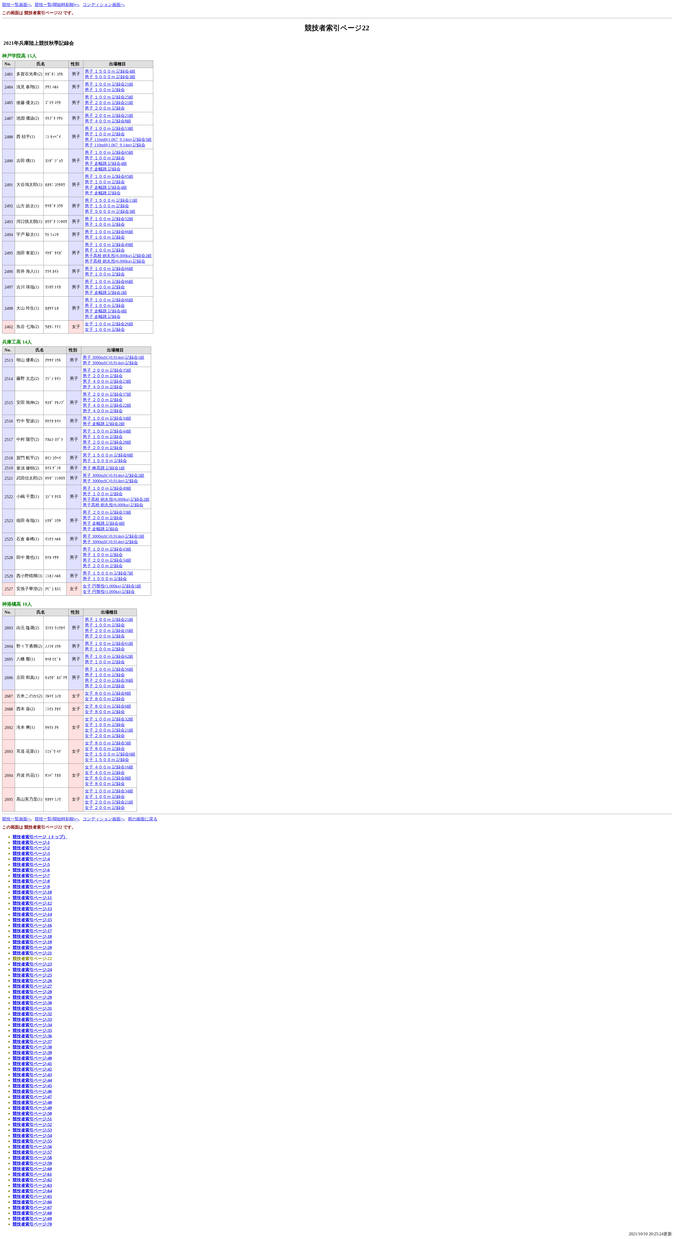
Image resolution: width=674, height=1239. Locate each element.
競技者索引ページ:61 (32, 1174)
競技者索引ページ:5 (31, 864)
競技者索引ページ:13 (32, 909)
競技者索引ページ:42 (32, 1069)
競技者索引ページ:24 (32, 969)
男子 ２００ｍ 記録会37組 (107, 394)
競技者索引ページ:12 (32, 903)
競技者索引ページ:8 (31, 881)
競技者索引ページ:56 (32, 1146)
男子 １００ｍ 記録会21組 (109, 84)
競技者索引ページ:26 (32, 980)
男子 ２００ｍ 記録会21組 (109, 102)
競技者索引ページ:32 (32, 1014)
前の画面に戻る (142, 819)
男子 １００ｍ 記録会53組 (109, 128)
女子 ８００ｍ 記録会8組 (108, 693)
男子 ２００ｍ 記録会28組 (107, 442)
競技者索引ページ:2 (31, 848)
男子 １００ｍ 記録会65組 (109, 152)
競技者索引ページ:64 (32, 1191)
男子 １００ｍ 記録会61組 (109, 643)
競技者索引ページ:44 (32, 1080)
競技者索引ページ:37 (32, 1041)
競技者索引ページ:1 (31, 842)
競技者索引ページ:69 (32, 1218)
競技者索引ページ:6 (31, 870)
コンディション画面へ (104, 4)
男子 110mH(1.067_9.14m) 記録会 (115, 145)
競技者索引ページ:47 (32, 1097)
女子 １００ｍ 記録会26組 (109, 324)
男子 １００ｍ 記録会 (105, 89)
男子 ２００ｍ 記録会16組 (109, 630)
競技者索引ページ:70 (32, 1224)
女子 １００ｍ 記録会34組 (109, 791)
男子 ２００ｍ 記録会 (105, 108)
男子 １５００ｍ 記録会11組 (111, 200)
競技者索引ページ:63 (32, 1185)
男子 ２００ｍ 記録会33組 (107, 512)
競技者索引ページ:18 (32, 936)
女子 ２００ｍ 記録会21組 (109, 730)
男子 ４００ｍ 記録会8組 (108, 121)
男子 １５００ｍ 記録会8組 (108, 455)
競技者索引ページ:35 (32, 1030)
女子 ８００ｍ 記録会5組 (108, 743)
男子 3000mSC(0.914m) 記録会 (110, 363)
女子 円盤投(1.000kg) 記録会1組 (112, 586)
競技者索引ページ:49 (32, 1108)
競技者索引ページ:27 (32, 986)
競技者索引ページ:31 (32, 1008)
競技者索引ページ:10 (32, 892)
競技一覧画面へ (17, 4)
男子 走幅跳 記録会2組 (106, 292)
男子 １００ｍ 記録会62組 (109, 656)
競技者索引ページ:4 (31, 859)
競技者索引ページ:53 (32, 1130)
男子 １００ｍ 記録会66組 (109, 231)
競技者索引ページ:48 (32, 1102)
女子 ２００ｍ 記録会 (105, 735)
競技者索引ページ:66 (32, 1202)
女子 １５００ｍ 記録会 (107, 759)
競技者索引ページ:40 (32, 1058)
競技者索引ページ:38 (32, 1047)
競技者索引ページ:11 (32, 897)
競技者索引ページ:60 (32, 1169)
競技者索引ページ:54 (32, 1135)
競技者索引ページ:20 (32, 947)
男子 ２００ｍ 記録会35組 (107, 370)
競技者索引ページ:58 (32, 1157)
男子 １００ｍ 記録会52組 (109, 219)
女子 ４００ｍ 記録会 (105, 772)
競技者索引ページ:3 (31, 853)
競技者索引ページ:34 (32, 1025)
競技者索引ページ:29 (32, 997)
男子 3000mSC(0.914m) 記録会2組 (113, 475)
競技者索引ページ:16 (32, 925)
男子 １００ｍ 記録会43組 (107, 549)
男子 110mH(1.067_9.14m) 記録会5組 (118, 139)
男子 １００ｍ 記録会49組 (109, 244)
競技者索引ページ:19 (32, 942)
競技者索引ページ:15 (32, 920)
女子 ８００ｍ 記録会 (105, 699)
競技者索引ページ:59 (32, 1163)
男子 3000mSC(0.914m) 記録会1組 (113, 357)
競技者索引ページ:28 (32, 992)
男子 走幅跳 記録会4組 (106, 163)
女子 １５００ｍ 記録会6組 (110, 754)
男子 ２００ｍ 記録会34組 (107, 560)
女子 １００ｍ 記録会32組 (109, 719)
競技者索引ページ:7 (31, 875)
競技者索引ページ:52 (32, 1124)
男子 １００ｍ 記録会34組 (107, 418)
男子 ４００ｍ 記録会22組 (107, 405)
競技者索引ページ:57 (32, 1152)
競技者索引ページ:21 (32, 953)
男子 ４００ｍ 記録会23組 (107, 381)
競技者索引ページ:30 (32, 1003)
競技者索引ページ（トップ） (40, 837)
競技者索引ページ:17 (32, 931)
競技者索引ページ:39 (32, 1052)
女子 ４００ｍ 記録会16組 (109, 767)
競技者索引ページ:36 (32, 1036)
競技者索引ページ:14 (32, 914)
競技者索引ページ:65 (32, 1196)
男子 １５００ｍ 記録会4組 (110, 71)
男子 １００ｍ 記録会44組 (107, 431)
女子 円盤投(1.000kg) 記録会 (109, 591)
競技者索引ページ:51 (32, 1119)
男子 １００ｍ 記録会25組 (109, 97)
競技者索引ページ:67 (32, 1207)
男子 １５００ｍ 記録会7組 (108, 573)
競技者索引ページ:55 (32, 1141)
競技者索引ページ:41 (32, 1063)
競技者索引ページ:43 (32, 1075)
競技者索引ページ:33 (32, 1019)
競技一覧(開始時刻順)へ (57, 4)
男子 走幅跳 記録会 (103, 169)
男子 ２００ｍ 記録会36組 (109, 680)
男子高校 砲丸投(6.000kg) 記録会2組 (118, 255)
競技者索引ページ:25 (32, 975)
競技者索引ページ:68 (32, 1213)
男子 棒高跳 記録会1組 (104, 468)
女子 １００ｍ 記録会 (105, 329)
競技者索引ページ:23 (32, 964)
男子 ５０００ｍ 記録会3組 (110, 77)
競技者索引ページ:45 (32, 1086)
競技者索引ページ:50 (32, 1113)
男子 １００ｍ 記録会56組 (109, 669)
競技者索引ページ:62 (32, 1180)
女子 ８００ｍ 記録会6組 (108, 706)
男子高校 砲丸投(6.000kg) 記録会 (115, 261)
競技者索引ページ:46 (32, 1091)
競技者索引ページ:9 (31, 886)
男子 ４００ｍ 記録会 (103, 387)
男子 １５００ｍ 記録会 (107, 206)
